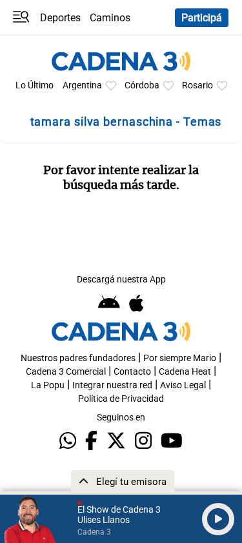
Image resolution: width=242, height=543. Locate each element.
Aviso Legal (183, 385)
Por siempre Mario (179, 358)
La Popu (48, 385)
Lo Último (34, 85)
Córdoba (142, 85)
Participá (201, 18)
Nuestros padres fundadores (78, 358)
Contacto (132, 371)
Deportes (60, 18)
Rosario (197, 85)
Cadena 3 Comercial (66, 371)
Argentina (82, 85)
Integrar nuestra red (112, 385)
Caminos (110, 18)
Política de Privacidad (121, 398)
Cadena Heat (185, 371)
